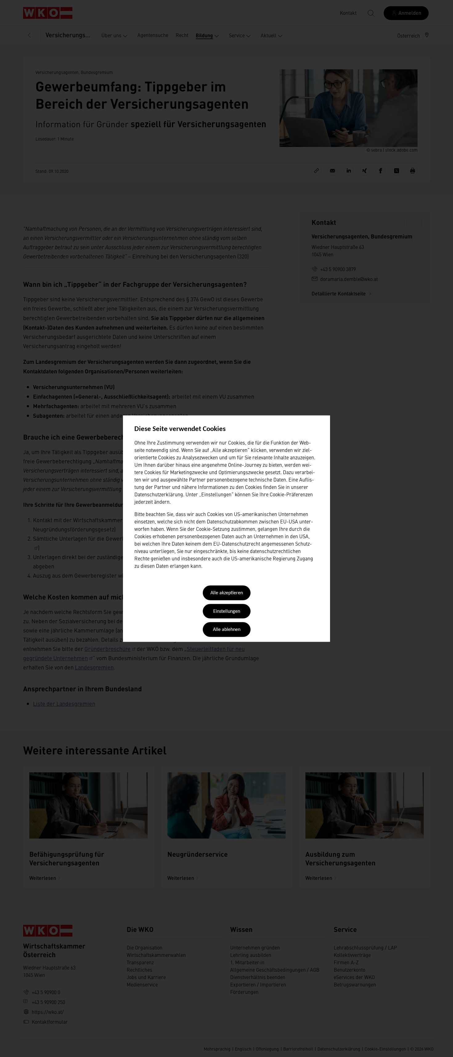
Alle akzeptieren (226, 593)
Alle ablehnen (226, 630)
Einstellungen (226, 611)
